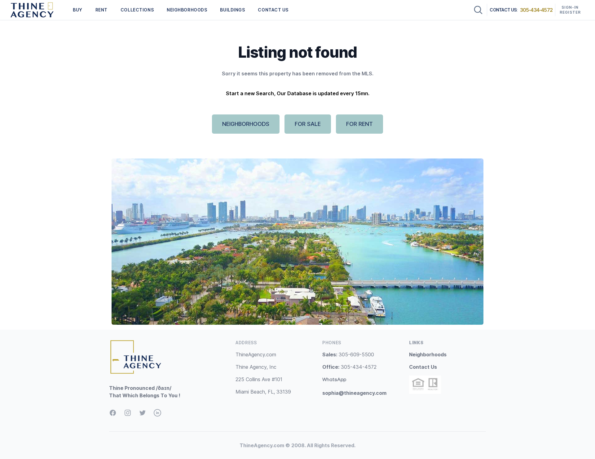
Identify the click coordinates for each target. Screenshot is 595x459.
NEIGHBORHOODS (187, 9)
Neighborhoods (428, 354)
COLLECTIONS (137, 9)
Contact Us (423, 367)
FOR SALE (308, 124)
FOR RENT (359, 124)
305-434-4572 (536, 10)
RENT (101, 9)
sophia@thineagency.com (354, 393)
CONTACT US (273, 9)
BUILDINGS (232, 9)
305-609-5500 (348, 354)
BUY (77, 9)
